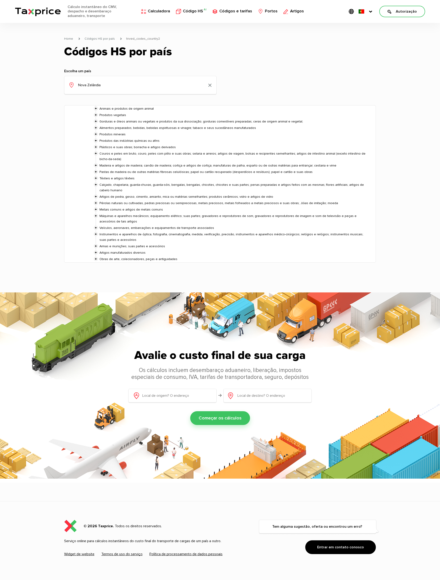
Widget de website (79, 554)
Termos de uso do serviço (122, 554)
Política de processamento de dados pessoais (186, 554)
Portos (271, 11)
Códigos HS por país (100, 38)
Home (68, 38)
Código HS (194, 11)
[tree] (220, 184)
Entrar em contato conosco (340, 547)
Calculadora (159, 11)
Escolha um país (77, 71)
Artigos (297, 11)
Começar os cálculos (220, 418)
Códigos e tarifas (235, 11)
